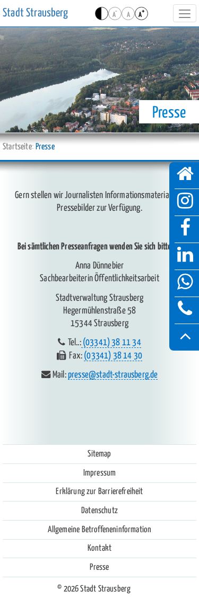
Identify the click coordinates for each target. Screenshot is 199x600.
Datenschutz (99, 510)
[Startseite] (185, 175)
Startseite (17, 146)
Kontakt (99, 548)
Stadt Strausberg (35, 13)
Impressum (99, 473)
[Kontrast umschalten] (101, 13)
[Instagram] (185, 202)
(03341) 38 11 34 (111, 342)
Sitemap (99, 454)
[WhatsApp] (185, 283)
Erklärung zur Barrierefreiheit (99, 491)
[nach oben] (185, 337)
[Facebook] (185, 229)
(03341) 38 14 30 (113, 356)
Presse (99, 567)
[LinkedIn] (185, 256)
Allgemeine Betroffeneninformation (100, 529)
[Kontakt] (185, 310)
